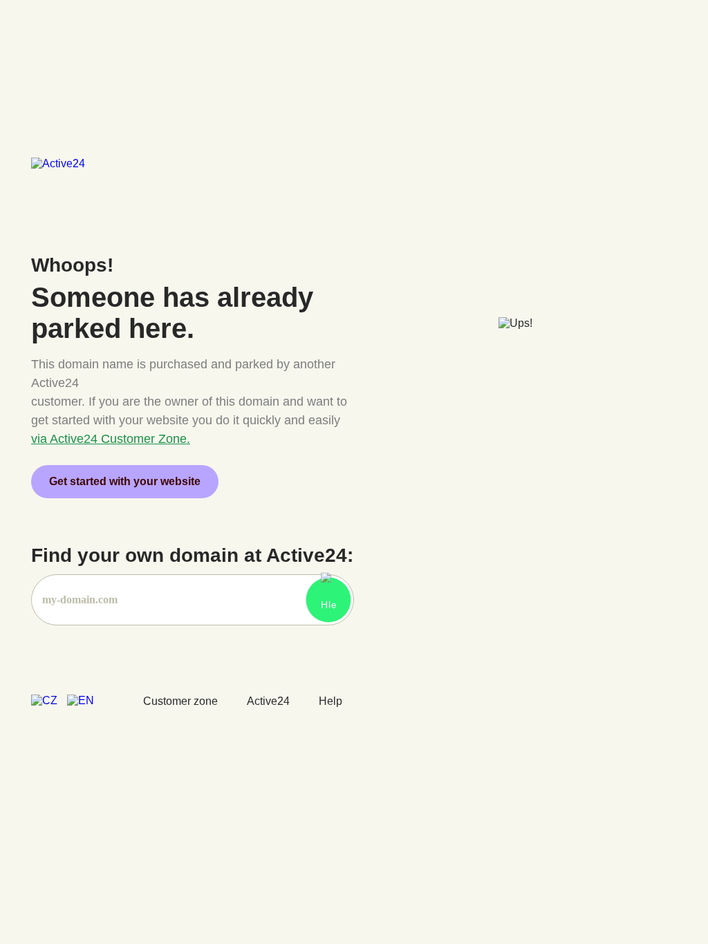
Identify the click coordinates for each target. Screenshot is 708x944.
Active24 (268, 701)
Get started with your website (125, 481)
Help (330, 701)
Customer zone (180, 701)
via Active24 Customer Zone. (110, 439)
